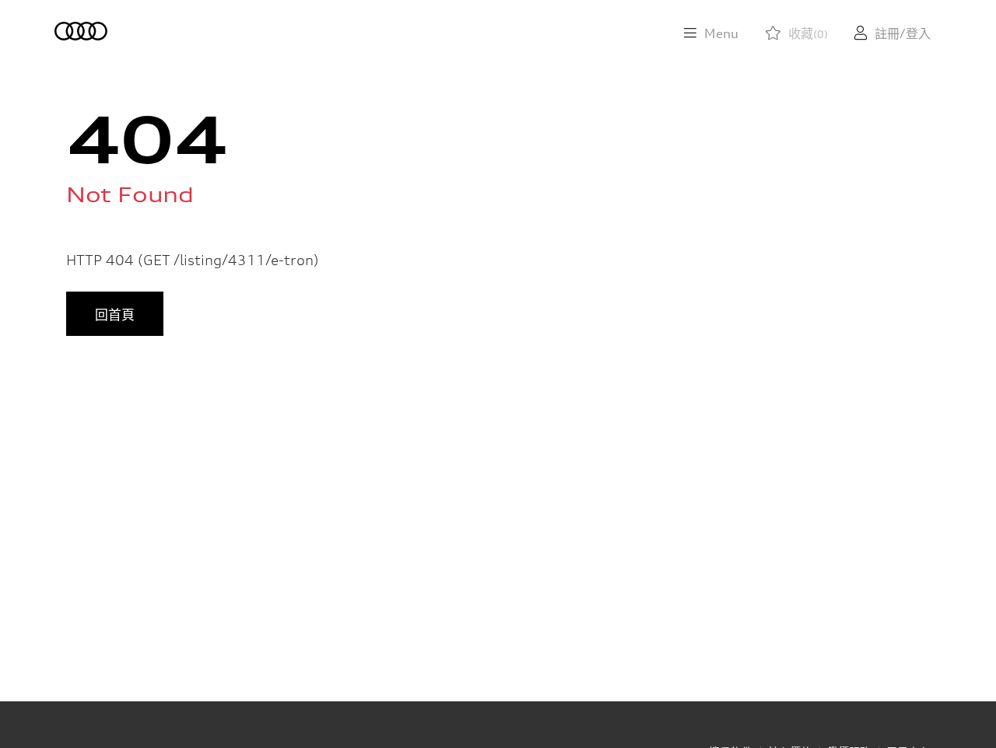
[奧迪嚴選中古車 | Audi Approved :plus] (82, 31)
